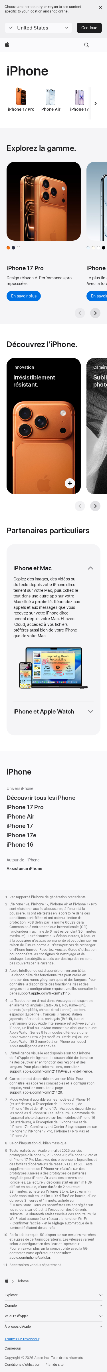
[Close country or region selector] (100, 7)
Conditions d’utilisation (22, 1365)
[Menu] (100, 45)
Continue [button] (89, 28)
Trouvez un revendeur (22, 1339)
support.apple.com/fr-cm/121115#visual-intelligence (50, 1071)
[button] (38, 28)
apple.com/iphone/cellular (29, 1258)
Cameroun (13, 1348)
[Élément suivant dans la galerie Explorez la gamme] (95, 313)
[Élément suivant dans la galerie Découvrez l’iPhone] (95, 506)
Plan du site (54, 1365)
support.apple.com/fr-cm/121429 (35, 1092)
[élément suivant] (95, 103)
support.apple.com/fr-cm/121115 (43, 993)
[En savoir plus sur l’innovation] (44, 426)
